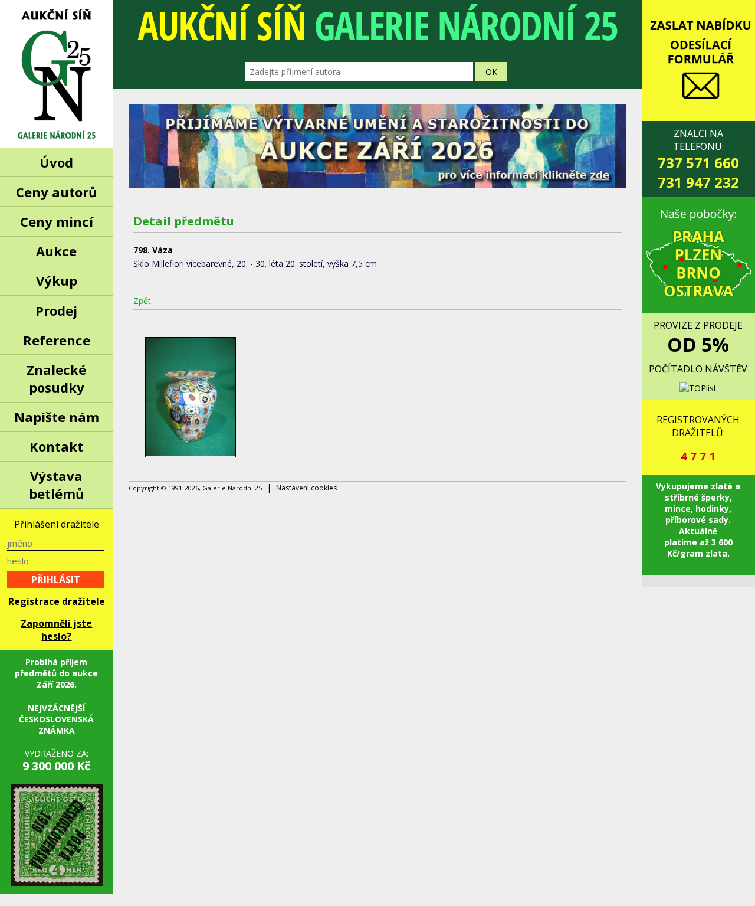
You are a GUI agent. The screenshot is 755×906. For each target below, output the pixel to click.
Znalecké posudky (56, 378)
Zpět (142, 300)
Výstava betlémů (56, 484)
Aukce (56, 251)
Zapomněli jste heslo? (56, 630)
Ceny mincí (56, 221)
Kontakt (56, 446)
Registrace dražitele (56, 601)
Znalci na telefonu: (698, 159)
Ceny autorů (56, 192)
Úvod (56, 162)
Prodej (56, 310)
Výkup (56, 280)
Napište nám (56, 417)
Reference (56, 340)
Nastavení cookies (306, 488)
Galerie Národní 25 (56, 74)
